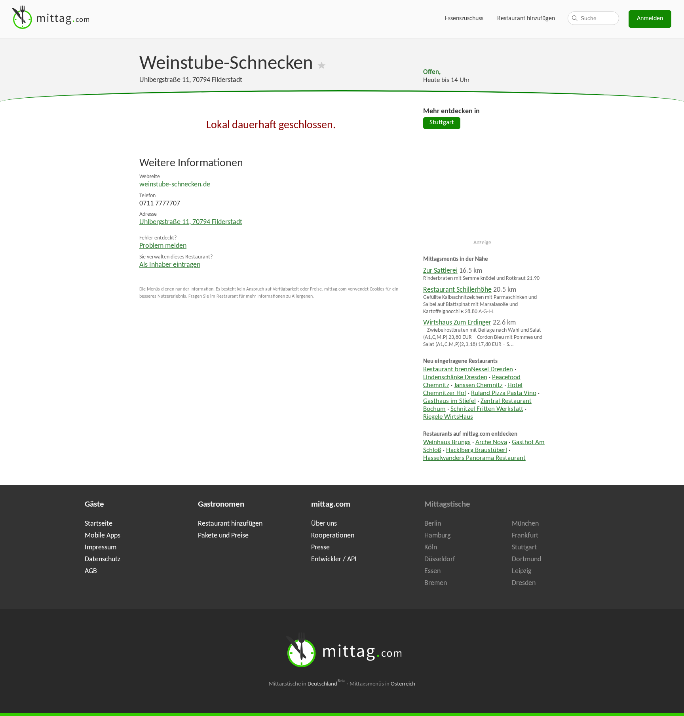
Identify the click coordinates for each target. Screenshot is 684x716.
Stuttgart (441, 123)
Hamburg (437, 535)
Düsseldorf (439, 559)
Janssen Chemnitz (478, 385)
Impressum (100, 547)
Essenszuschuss (464, 18)
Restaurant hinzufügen (526, 18)
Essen (432, 571)
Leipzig (521, 571)
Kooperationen (332, 535)
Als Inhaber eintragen (169, 265)
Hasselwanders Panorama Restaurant (474, 458)
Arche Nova (491, 442)
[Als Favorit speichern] (321, 64)
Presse (320, 547)
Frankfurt (525, 535)
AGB (91, 571)
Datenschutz (102, 559)
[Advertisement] (482, 187)
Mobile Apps (102, 535)
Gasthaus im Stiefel (449, 401)
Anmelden (650, 18)
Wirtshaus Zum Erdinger (457, 322)
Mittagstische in (307, 684)
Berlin (432, 523)
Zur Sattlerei (440, 271)
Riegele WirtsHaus (448, 417)
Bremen (435, 583)
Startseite (98, 523)
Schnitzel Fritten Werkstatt (486, 409)
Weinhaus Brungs (447, 442)
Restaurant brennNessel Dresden (468, 370)
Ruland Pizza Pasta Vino (503, 393)
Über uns (324, 523)
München (525, 523)
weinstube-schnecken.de (174, 184)
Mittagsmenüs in (382, 684)
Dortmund (526, 559)
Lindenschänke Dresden (455, 377)
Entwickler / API (334, 559)
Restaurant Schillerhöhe (457, 290)
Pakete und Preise (223, 535)
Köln (430, 547)
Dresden (524, 583)
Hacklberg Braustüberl (476, 450)
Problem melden (162, 246)
